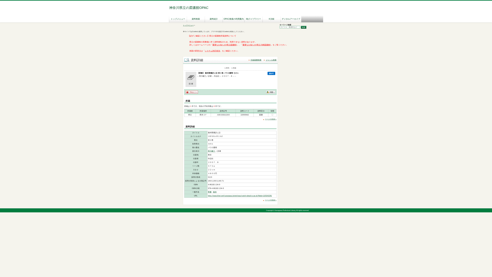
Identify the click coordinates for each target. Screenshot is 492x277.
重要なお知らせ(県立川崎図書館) (257, 45)
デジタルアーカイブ (291, 19)
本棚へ (271, 92)
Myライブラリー (253, 19)
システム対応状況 (212, 51)
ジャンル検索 (271, 60)
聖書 (210, 192)
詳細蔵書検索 (256, 60)
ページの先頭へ (270, 119)
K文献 (271, 19)
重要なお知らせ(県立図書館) (224, 45)
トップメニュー (178, 19)
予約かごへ (193, 92)
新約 (215, 192)
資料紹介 (214, 19)
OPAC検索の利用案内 (234, 19)
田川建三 (211, 151)
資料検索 (196, 19)
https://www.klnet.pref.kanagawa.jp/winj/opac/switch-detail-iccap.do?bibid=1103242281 (240, 196)
